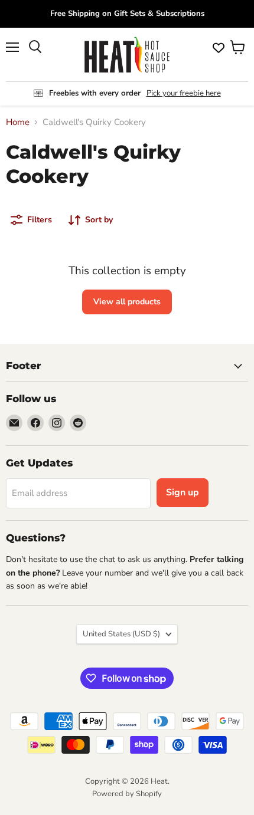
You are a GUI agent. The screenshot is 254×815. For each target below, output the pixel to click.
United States (121, 634)
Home (18, 122)
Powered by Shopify (127, 793)
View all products (127, 301)
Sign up (182, 492)
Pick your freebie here (183, 93)
